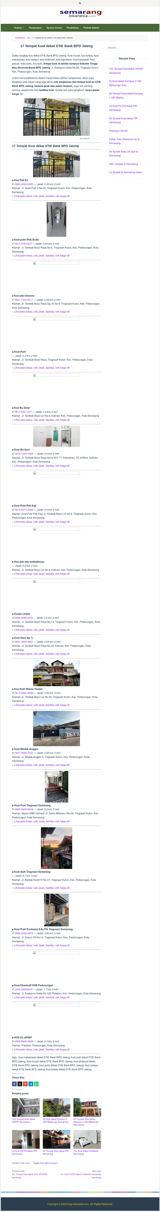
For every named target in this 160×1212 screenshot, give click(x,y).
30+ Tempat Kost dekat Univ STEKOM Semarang (29, 1174)
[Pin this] (25, 1084)
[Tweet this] (20, 1084)
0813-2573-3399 (24, 509)
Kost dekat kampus (49, 1162)
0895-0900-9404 (24, 809)
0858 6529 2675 (24, 617)
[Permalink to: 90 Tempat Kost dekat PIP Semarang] (56, 1139)
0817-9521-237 (23, 412)
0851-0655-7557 (24, 753)
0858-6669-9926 (24, 1041)
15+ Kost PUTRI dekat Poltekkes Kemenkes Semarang (80, 1174)
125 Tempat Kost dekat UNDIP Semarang (23, 1120)
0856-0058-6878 (24, 933)
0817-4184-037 (23, 243)
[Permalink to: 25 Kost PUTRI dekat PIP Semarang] (26, 1139)
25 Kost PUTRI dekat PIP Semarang (24, 1152)
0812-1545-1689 (24, 453)
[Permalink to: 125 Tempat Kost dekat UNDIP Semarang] (26, 1107)
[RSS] (80, 3)
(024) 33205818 (23, 989)
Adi (22, 1162)
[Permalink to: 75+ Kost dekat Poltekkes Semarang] (87, 1139)
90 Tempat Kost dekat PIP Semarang (56, 1152)
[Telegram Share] (30, 1084)
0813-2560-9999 (24, 693)
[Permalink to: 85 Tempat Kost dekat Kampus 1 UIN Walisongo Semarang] (87, 1107)
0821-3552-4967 (24, 641)
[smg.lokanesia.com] (80, 13)
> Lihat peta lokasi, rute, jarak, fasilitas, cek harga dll (41, 196)
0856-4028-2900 (24, 184)
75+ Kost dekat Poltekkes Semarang (85, 1152)
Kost (27, 1162)
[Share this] (14, 1084)
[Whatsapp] (36, 1084)
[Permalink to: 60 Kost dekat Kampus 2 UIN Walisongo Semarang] (56, 1107)
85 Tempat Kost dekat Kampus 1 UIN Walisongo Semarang (86, 1121)
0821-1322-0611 (24, 299)
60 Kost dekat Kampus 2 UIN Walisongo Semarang (55, 1120)
